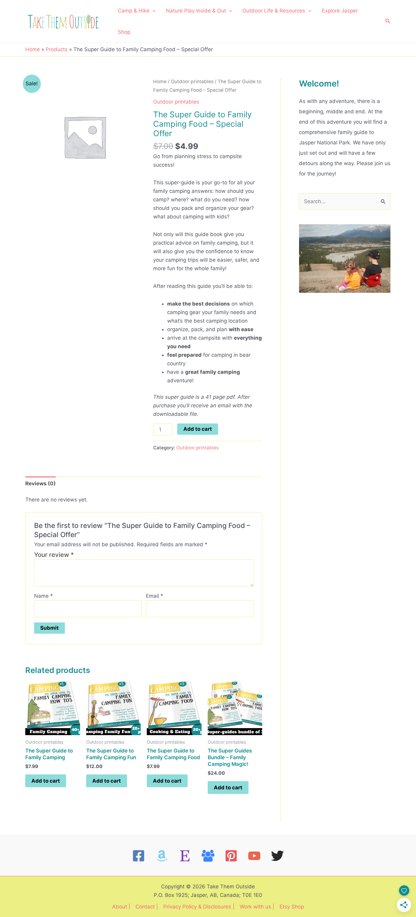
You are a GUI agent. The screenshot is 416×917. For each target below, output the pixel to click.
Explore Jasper (340, 11)
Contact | (147, 907)
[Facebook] (138, 855)
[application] (153, 10)
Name (43, 596)
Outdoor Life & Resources (273, 11)
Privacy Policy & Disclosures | (198, 907)
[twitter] (277, 855)
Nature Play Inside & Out (196, 11)
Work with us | (257, 907)
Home (160, 81)
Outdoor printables (192, 81)
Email (154, 596)
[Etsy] (184, 855)
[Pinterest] (231, 855)
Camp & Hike (134, 11)
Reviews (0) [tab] (40, 483)
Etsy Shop (292, 907)
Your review (54, 554)
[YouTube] (254, 855)
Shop (124, 32)
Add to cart (197, 429)
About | (121, 907)
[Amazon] (161, 855)
